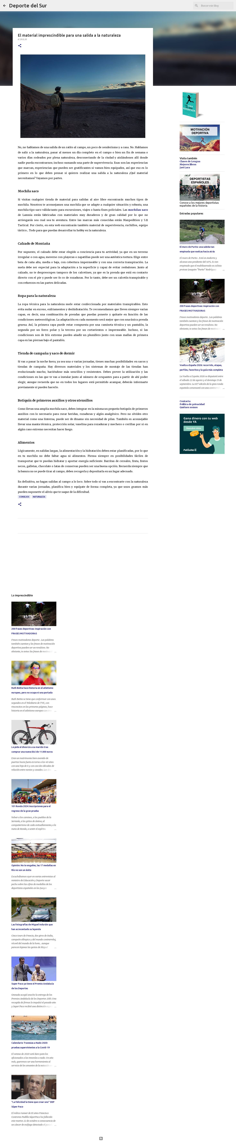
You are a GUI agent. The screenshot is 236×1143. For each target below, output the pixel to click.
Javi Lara (185, 167)
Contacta (185, 401)
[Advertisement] (82, 565)
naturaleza (39, 497)
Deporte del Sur (28, 5)
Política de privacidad (192, 404)
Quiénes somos (189, 407)
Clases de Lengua (190, 161)
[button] (20, 46)
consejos (24, 497)
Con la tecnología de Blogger (120, 1138)
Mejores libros (188, 164)
